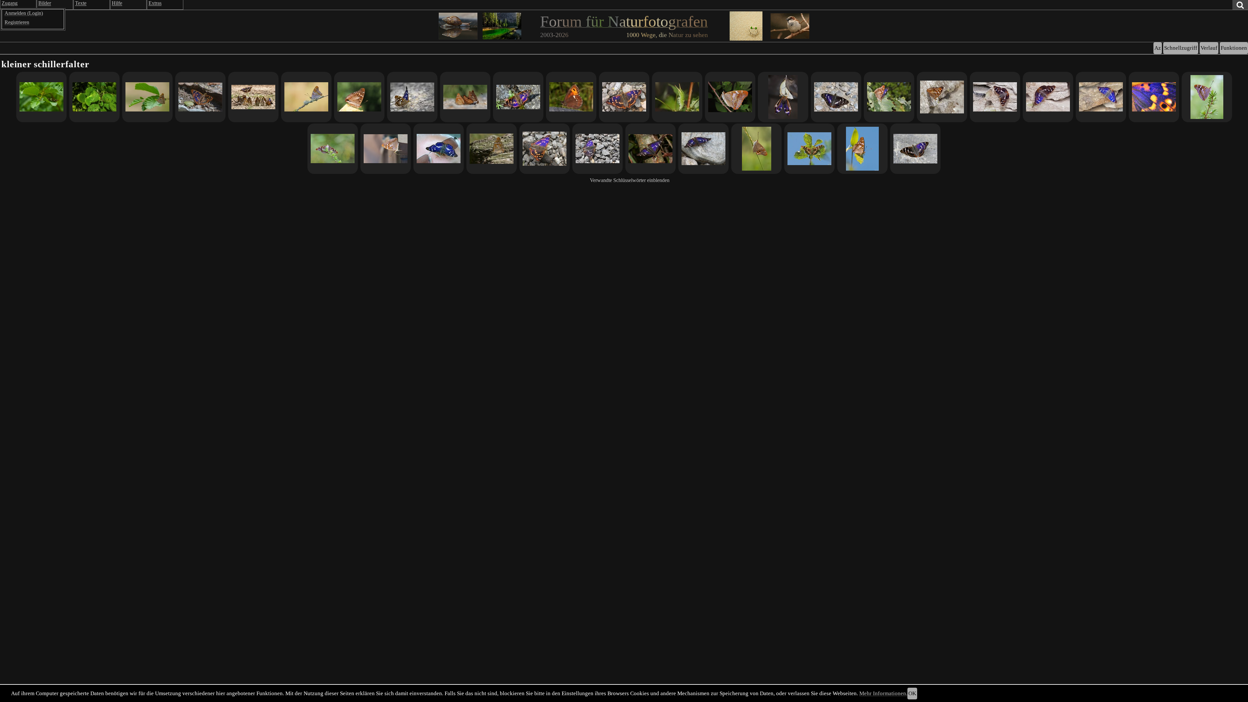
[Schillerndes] (253, 97)
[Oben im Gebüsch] (889, 97)
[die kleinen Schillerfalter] (942, 97)
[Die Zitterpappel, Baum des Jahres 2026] (94, 97)
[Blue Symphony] (1154, 97)
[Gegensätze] (703, 149)
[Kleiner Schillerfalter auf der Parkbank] (491, 149)
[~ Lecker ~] (385, 149)
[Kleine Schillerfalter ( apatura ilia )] (465, 97)
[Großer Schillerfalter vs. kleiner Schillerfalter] (836, 97)
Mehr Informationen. (883, 693)
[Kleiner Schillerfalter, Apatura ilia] (650, 149)
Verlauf (1209, 48)
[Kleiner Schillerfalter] (41, 97)
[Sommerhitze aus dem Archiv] (438, 149)
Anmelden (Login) (24, 13)
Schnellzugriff (1180, 48)
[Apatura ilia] (677, 97)
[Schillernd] (915, 149)
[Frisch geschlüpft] (783, 97)
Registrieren (17, 22)
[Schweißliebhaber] (571, 97)
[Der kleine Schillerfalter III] (995, 97)
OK (912, 693)
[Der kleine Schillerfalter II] (1048, 97)
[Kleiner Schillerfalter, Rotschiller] (518, 97)
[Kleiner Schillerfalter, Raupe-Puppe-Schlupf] (730, 97)
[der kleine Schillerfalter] (1101, 97)
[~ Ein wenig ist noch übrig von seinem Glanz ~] (756, 149)
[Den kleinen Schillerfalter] (306, 97)
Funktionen (1234, 48)
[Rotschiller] (624, 97)
